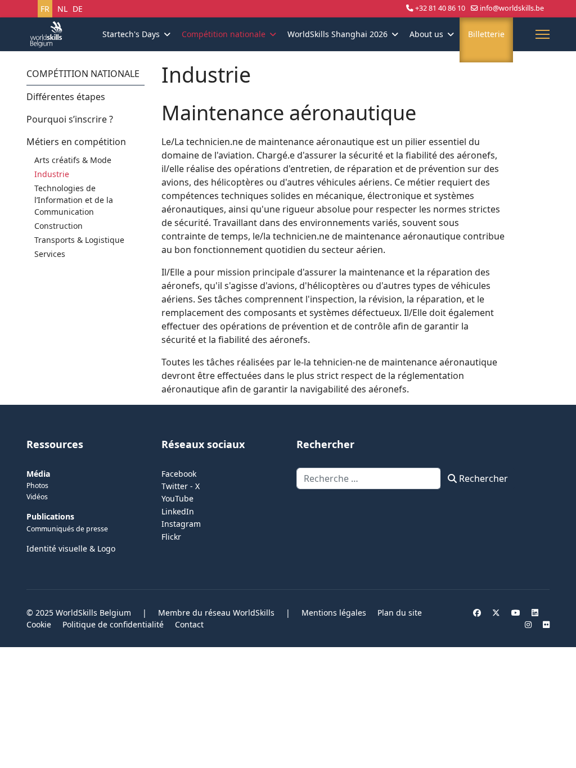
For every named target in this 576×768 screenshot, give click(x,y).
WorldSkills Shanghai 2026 (337, 34)
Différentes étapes (65, 97)
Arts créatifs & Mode (72, 160)
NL (62, 8)
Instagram (181, 523)
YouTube (177, 498)
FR (45, 8)
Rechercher (482, 478)
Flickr (171, 536)
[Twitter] (496, 612)
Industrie (51, 174)
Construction (58, 225)
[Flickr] (546, 624)
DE (78, 8)
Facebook (178, 473)
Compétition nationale (224, 34)
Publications (50, 516)
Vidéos (37, 497)
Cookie (38, 624)
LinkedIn (177, 511)
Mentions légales (334, 612)
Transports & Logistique (79, 239)
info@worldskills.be (512, 8)
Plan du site (399, 612)
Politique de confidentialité (113, 624)
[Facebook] (477, 612)
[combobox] (368, 478)
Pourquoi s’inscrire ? (69, 119)
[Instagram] (528, 624)
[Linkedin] (535, 612)
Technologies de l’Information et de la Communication (73, 200)
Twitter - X (180, 486)
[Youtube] (515, 612)
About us (426, 34)
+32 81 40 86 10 (440, 8)
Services (49, 254)
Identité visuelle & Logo (70, 548)
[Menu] (543, 34)
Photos (37, 485)
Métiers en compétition (76, 141)
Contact (189, 624)
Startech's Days (131, 34)
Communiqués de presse (67, 529)
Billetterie (486, 34)
